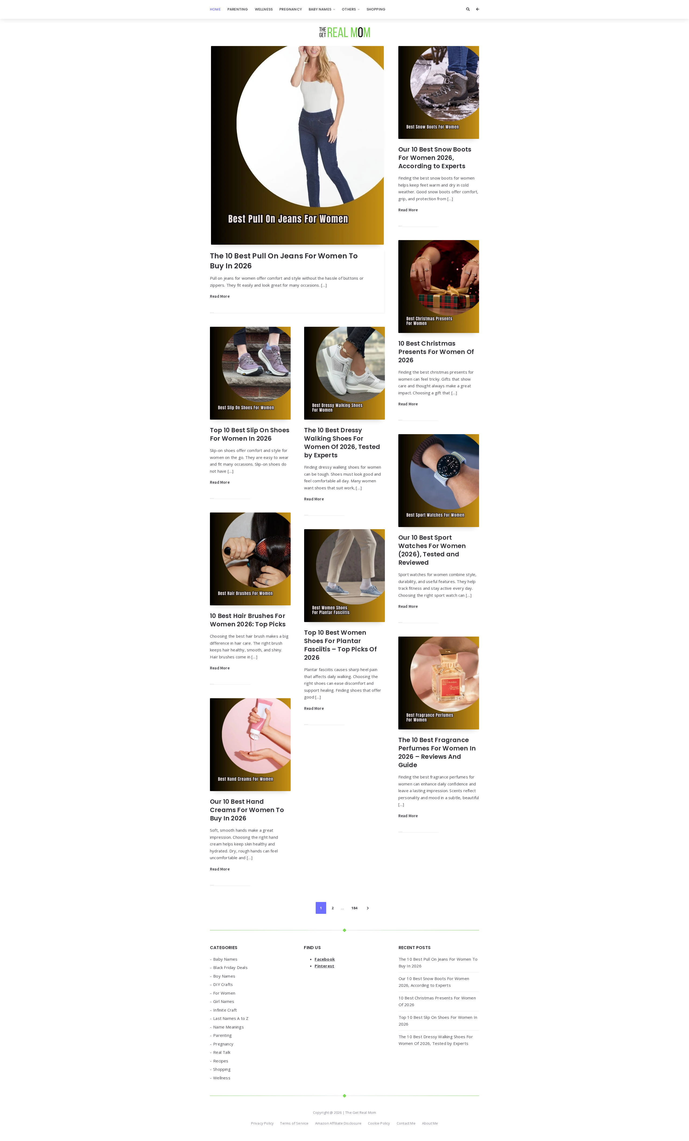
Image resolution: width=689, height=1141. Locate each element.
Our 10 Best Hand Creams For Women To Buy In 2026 (247, 810)
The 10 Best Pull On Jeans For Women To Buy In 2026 (284, 261)
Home (215, 9)
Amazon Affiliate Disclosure (338, 1123)
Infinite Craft (225, 1010)
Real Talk (221, 1052)
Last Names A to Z (230, 1018)
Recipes (220, 1060)
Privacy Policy (262, 1123)
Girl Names (223, 1001)
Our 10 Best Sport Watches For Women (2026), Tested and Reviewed (432, 550)
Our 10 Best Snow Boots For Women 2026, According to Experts (434, 157)
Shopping (376, 9)
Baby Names (320, 9)
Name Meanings (228, 1027)
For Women (224, 993)
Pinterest (324, 965)
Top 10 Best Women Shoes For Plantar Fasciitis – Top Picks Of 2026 (340, 645)
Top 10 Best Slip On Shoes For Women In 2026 (249, 434)
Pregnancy (290, 9)
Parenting (237, 9)
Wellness (264, 9)
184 (354, 907)
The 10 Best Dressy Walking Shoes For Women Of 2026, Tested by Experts (342, 442)
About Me (430, 1123)
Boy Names (224, 976)
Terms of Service (294, 1123)
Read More (220, 296)
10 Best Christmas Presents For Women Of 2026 (436, 351)
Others (349, 9)
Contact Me (406, 1123)
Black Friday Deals (230, 967)
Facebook (325, 959)
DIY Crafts (223, 984)
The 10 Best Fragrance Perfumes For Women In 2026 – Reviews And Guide (437, 752)
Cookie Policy (379, 1123)
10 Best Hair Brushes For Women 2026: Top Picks (248, 620)
